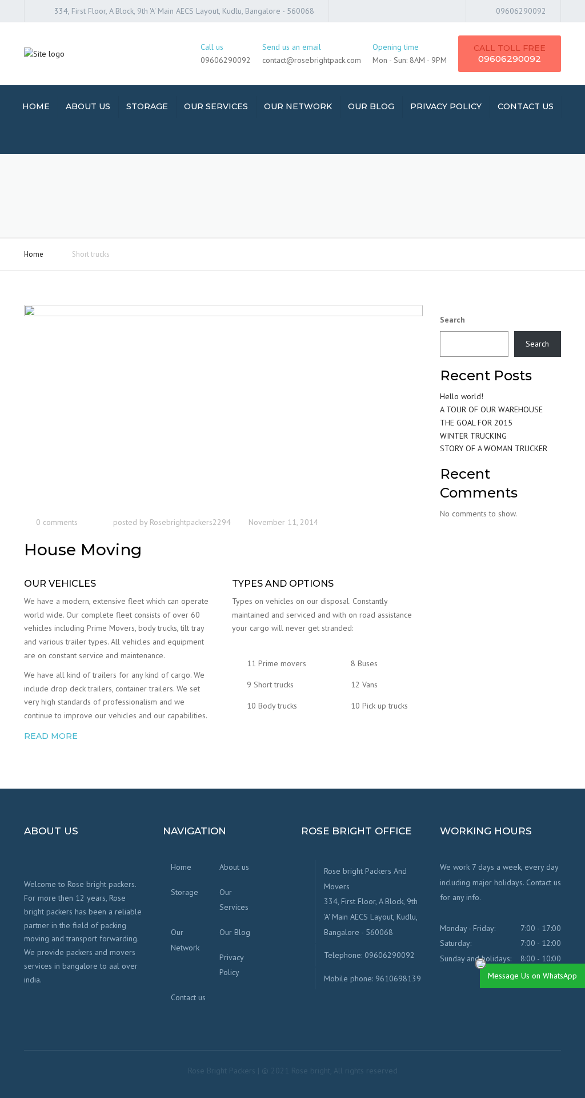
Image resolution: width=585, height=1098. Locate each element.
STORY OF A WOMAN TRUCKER (493, 448)
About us (88, 106)
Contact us (526, 106)
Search (452, 320)
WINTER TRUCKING (473, 436)
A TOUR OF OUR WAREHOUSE (491, 409)
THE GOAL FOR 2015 (476, 422)
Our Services (216, 106)
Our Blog (371, 106)
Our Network (298, 106)
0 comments (57, 522)
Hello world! (461, 396)
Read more (51, 736)
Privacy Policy (446, 106)
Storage (147, 106)
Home (36, 106)
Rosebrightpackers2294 (190, 522)
